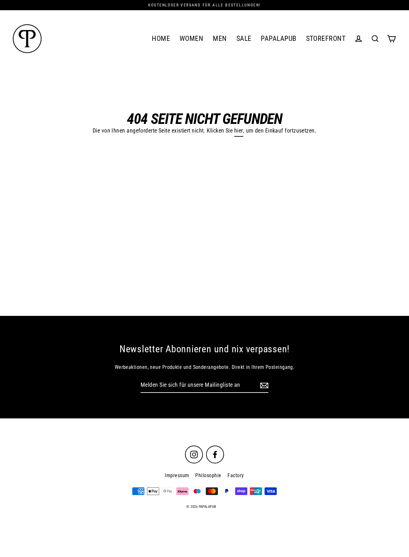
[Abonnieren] (263, 385)
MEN (220, 38)
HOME (161, 38)
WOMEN (191, 38)
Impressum (177, 475)
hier (238, 130)
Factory (236, 475)
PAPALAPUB (278, 38)
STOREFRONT (326, 38)
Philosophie (208, 475)
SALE (243, 38)
